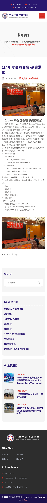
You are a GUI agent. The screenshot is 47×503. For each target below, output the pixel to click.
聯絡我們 (19, 459)
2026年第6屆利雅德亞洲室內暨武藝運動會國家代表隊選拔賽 (30, 411)
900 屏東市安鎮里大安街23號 (16, 487)
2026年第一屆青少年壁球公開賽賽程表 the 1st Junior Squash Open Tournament (29, 380)
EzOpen (25, 500)
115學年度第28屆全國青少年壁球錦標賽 (30, 395)
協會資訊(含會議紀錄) (31, 41)
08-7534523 (17, 4)
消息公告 (19, 454)
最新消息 (15, 41)
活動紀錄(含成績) (11, 319)
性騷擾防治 (9, 339)
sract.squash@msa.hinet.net (25, 7)
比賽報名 (8, 314)
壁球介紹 (5, 459)
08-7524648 (32, 4)
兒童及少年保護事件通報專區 (16, 349)
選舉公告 (8, 324)
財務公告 (8, 329)
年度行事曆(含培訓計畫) (14, 334)
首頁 (6, 41)
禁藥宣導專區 (10, 344)
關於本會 (5, 454)
